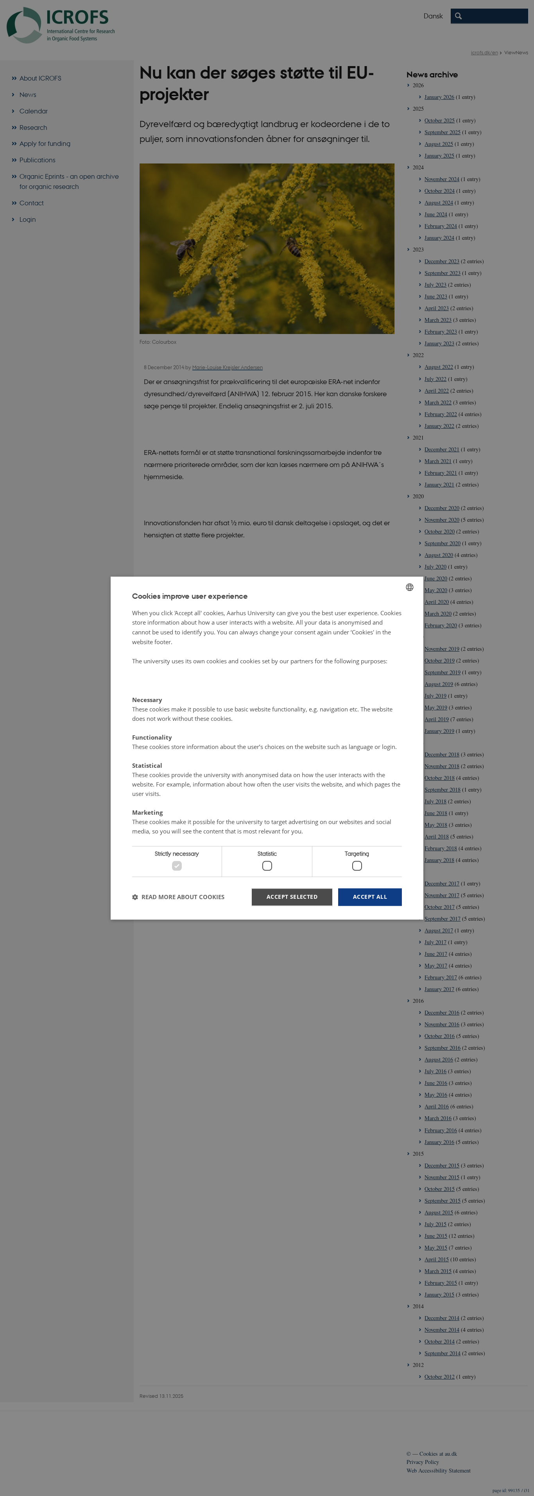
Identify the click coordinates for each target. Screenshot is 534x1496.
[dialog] (267, 748)
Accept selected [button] (292, 896)
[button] (178, 897)
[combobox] (410, 587)
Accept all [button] (370, 896)
